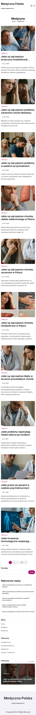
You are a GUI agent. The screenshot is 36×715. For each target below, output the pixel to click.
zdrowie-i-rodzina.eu (8, 652)
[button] (27, 661)
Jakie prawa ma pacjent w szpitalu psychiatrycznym (15, 486)
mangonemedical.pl (7, 645)
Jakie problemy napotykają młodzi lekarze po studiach (15, 433)
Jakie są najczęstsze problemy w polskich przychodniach (15, 599)
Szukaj (4, 568)
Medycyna (4, 53)
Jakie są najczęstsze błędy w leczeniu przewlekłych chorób (17, 377)
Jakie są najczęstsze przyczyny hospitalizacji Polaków (14, 59)
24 (22, 562)
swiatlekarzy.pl (6, 642)
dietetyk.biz (5, 649)
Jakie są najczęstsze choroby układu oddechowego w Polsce (18, 218)
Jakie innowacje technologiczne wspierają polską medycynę (15, 541)
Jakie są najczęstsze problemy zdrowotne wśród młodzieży (18, 592)
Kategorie (4, 627)
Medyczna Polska (12, 3)
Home (3, 624)
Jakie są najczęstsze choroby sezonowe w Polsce (17, 271)
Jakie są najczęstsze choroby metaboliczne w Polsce (17, 324)
